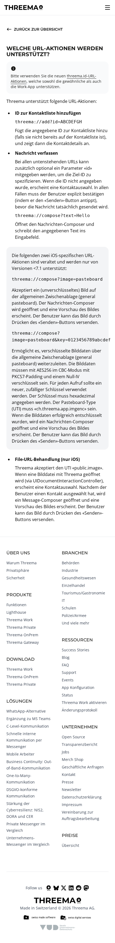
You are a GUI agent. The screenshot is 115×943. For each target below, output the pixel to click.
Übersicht (70, 845)
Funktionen (16, 604)
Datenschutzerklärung (82, 797)
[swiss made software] (39, 917)
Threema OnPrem (22, 634)
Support (69, 672)
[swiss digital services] (76, 917)
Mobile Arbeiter (20, 754)
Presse (68, 782)
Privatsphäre (17, 570)
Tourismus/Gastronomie (83, 592)
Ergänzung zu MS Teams (28, 718)
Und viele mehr (75, 623)
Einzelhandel (73, 585)
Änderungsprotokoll (79, 710)
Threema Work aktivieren (84, 702)
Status (67, 695)
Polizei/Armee (74, 615)
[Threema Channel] (48, 888)
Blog (66, 657)
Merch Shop (72, 759)
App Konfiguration (78, 687)
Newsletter (71, 789)
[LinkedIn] (71, 888)
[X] (63, 888)
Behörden (70, 562)
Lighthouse (16, 612)
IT (63, 600)
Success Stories (75, 649)
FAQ (65, 664)
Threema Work (19, 619)
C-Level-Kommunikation (27, 726)
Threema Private (21, 627)
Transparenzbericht (79, 744)
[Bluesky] (56, 888)
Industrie (70, 570)
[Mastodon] (86, 888)
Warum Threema (21, 562)
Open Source (73, 736)
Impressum (72, 804)
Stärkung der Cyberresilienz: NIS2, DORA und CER (25, 810)
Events (68, 679)
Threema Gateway (22, 642)
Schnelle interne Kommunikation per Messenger (24, 740)
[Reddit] (78, 888)
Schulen (69, 607)
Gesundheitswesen (79, 577)
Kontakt (68, 774)
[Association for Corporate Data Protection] (57, 927)
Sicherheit (15, 577)
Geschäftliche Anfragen (83, 766)
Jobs (65, 751)
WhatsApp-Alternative (26, 711)
